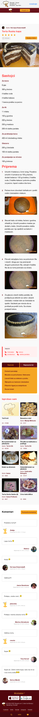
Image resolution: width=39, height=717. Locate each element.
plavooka (13, 604)
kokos (21, 352)
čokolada (10, 352)
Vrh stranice (18, 693)
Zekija (12, 530)
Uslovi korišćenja (27, 703)
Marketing (9, 705)
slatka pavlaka (24, 354)
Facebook (5, 709)
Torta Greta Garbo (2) (10, 489)
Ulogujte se (24, 10)
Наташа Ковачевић (18, 28)
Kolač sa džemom (10, 464)
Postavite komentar (29, 512)
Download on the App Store (14, 698)
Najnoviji (11, 365)
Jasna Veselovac (23, 585)
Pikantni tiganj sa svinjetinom (16, 385)
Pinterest (30, 709)
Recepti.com (3, 704)
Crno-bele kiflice (28, 489)
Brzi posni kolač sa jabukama (10, 437)
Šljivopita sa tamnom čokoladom (17, 382)
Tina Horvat (24, 659)
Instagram (23, 709)
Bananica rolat (28, 413)
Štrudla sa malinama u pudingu (28, 437)
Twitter (11, 709)
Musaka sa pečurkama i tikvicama (17, 375)
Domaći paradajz (11, 371)
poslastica (11, 354)
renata (12, 640)
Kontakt (15, 705)
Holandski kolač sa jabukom (28, 464)
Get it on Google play (26, 698)
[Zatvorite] (1, 4)
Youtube (17, 709)
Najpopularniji (28, 365)
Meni (19, 714)
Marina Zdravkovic (22, 622)
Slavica (26, 548)
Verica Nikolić (15, 680)
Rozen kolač (9, 389)
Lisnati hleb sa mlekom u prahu (16, 378)
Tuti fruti (10, 413)
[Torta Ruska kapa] (21, 206)
